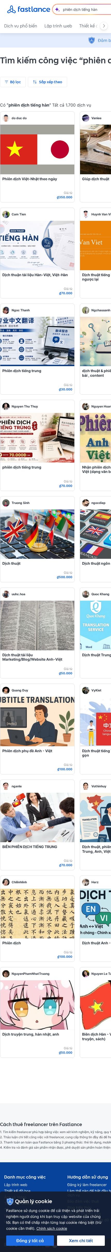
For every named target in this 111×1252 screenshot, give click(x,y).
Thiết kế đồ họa (17, 1191)
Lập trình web (58, 26)
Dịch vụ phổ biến (20, 26)
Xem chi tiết (81, 1241)
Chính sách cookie (51, 1228)
